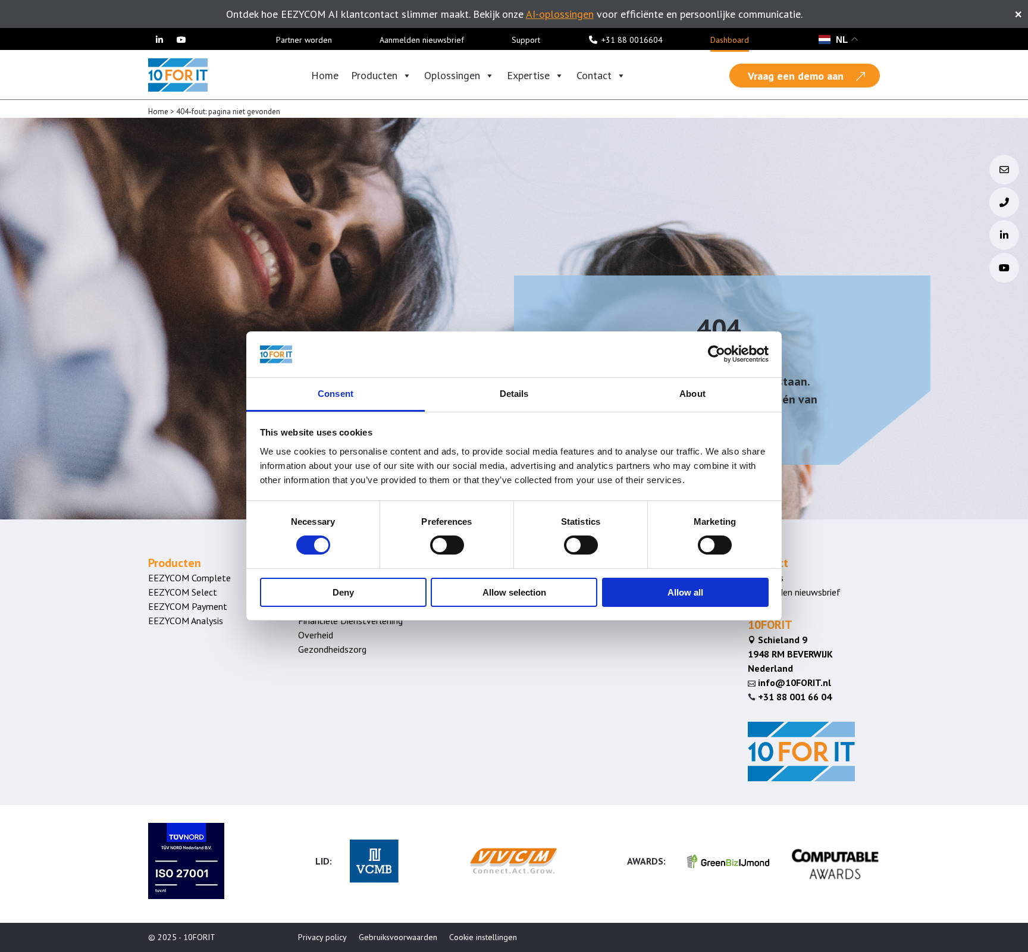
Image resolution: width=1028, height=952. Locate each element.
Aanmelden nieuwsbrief (422, 40)
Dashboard (729, 40)
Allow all (685, 592)
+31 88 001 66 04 (795, 697)
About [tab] (692, 394)
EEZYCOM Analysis (185, 621)
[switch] (447, 545)
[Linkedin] (159, 40)
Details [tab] (514, 394)
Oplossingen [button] (452, 75)
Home (325, 75)
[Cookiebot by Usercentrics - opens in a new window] (717, 354)
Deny (343, 592)
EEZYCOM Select (182, 592)
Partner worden (304, 40)
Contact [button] (594, 75)
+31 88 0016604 (632, 40)
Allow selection (514, 592)
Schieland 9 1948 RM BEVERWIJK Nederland (790, 654)
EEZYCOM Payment (187, 606)
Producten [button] (374, 75)
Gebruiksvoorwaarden (398, 937)
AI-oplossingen (560, 14)
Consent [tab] (335, 394)
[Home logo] (178, 74)
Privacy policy (322, 937)
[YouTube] (182, 40)
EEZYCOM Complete (189, 578)
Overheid (315, 635)
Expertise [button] (528, 75)
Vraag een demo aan (796, 76)
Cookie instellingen (483, 937)
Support (526, 40)
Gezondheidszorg (332, 649)
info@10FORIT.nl (789, 682)
